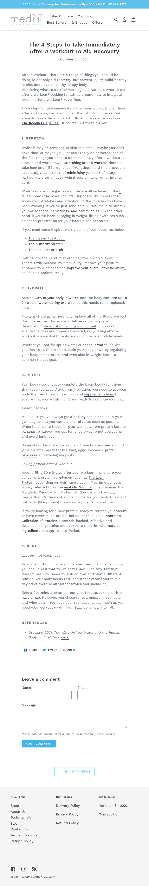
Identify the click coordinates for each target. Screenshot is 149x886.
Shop (15, 806)
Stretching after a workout (86, 163)
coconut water (95, 345)
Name (26, 688)
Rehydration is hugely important (70, 326)
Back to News (77, 771)
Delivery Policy (68, 806)
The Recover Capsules (40, 123)
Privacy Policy (67, 814)
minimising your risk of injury (91, 173)
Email (82, 688)
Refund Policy (67, 823)
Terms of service (24, 835)
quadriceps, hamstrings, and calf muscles (64, 211)
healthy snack (84, 417)
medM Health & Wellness (38, 876)
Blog (14, 823)
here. (65, 637)
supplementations (99, 394)
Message (29, 705)
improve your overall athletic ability (96, 268)
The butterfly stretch (46, 244)
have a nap (31, 597)
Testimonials (21, 817)
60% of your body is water (56, 298)
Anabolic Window (78, 487)
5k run (91, 206)
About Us (18, 812)
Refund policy (22, 841)
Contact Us (20, 829)
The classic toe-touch (47, 238)
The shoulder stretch (46, 250)
